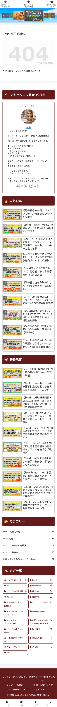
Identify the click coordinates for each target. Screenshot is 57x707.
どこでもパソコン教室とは (15, 677)
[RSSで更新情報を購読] (39, 186)
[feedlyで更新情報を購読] (35, 186)
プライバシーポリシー (15, 689)
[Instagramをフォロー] (31, 186)
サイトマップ (42, 689)
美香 (28, 127)
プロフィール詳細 (14, 685)
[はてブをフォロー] (26, 186)
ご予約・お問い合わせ (42, 685)
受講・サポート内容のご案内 (42, 679)
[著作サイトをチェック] (18, 186)
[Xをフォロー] (22, 186)
